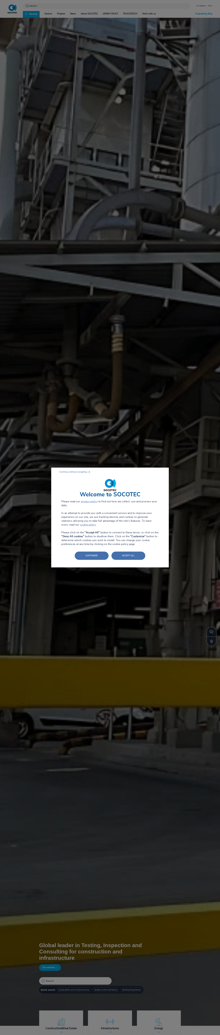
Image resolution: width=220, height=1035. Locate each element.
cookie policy (88, 524)
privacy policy (89, 501)
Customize (92, 555)
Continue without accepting (73, 472)
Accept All (128, 555)
